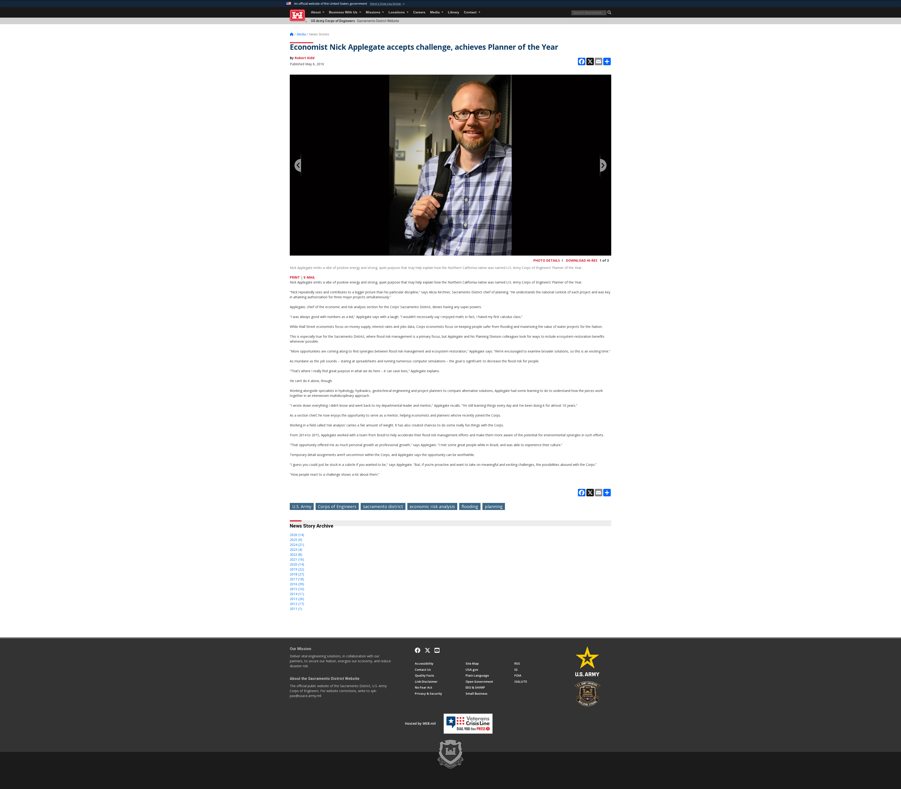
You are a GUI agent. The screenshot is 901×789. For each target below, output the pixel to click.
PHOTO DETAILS (546, 260)
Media (435, 12)
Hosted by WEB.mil (420, 723)
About (316, 12)
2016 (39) (297, 584)
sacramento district (383, 506)
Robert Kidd (304, 58)
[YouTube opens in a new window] (437, 650)
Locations (397, 12)
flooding (470, 506)
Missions (373, 12)
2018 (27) (297, 574)
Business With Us (343, 12)
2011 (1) (296, 608)
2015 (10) (297, 589)
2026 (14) (297, 534)
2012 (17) (297, 603)
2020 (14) (297, 564)
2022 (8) (296, 554)
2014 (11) (297, 594)
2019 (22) (297, 569)
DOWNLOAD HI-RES (581, 260)
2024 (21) (297, 544)
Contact (470, 12)
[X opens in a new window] (427, 650)
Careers (419, 12)
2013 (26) (297, 599)
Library (453, 12)
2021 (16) (297, 559)
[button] (388, 3)
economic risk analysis (432, 506)
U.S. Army (301, 506)
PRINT (295, 277)
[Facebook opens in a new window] (417, 650)
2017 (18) (297, 579)
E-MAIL (309, 277)
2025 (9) (296, 539)
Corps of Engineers (337, 506)
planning (494, 506)
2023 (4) (296, 549)
